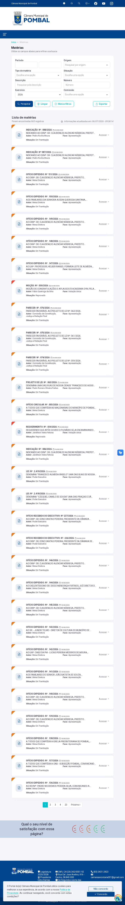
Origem (67, 60)
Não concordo (101, 888)
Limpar (44, 104)
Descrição (20, 80)
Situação (68, 70)
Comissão (69, 90)
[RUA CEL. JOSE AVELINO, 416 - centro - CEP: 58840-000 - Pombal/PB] (62, 849)
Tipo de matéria (23, 70)
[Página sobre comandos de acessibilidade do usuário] (87, 3)
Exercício (20, 90)
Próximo (75, 805)
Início (13, 42)
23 (66, 805)
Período (19, 60)
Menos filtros (64, 104)
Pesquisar (26, 104)
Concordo (102, 894)
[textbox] (87, 65)
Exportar (103, 104)
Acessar (103, 135)
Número (68, 80)
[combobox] (87, 65)
